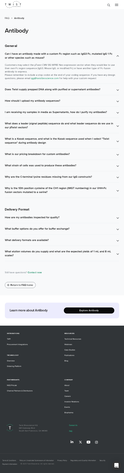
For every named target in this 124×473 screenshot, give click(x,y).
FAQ (70, 431)
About (66, 385)
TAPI (9, 339)
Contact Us (73, 425)
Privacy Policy (62, 460)
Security (102, 460)
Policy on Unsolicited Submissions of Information (37, 460)
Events (67, 407)
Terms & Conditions (9, 460)
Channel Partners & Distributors (20, 391)
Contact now (35, 272)
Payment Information (9, 464)
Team (66, 391)
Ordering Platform (14, 366)
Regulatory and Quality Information (83, 460)
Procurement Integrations (17, 344)
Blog (66, 361)
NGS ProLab (12, 385)
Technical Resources (72, 339)
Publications (69, 355)
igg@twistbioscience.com (45, 78)
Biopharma (68, 413)
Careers (67, 396)
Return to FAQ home (21, 285)
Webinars (68, 344)
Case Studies (69, 350)
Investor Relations (71, 402)
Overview (11, 361)
